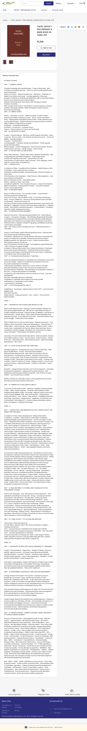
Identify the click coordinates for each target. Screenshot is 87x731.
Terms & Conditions (18, 706)
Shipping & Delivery (5, 711)
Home (5, 20)
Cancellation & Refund (7, 706)
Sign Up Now (58, 727)
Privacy (17, 710)
